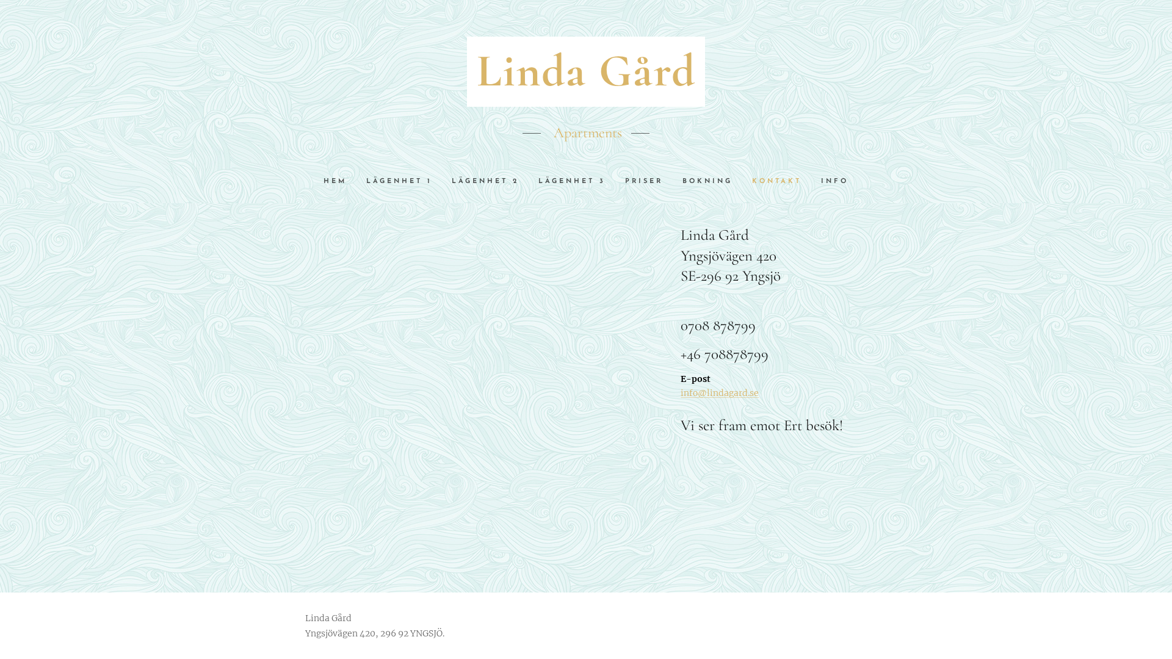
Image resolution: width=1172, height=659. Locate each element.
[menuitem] (340, 182)
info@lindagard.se (720, 392)
